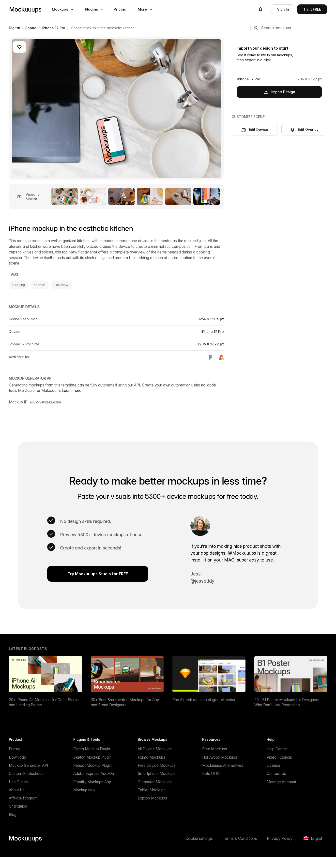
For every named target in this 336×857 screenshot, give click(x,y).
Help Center (277, 749)
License (273, 765)
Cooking (18, 285)
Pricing (120, 9)
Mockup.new (84, 790)
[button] (63, 9)
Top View (61, 285)
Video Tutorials (279, 757)
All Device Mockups (155, 749)
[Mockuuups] (25, 9)
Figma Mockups (151, 757)
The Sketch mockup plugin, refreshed (204, 699)
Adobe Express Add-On (93, 773)
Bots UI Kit (211, 773)
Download (17, 757)
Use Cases (18, 782)
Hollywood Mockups (219, 757)
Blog (12, 814)
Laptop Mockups (152, 798)
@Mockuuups (242, 553)
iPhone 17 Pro (212, 331)
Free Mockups (214, 749)
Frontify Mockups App (92, 782)
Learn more (71, 390)
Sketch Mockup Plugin (92, 757)
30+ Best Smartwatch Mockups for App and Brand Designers (125, 702)
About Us (17, 790)
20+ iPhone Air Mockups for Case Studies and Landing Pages (44, 702)
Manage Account (281, 782)
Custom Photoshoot (26, 773)
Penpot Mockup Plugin (92, 765)
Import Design (283, 92)
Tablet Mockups (152, 790)
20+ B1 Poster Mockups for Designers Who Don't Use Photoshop (286, 702)
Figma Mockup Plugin (91, 749)
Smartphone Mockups (157, 773)
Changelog (18, 806)
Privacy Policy (279, 838)
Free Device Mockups (157, 765)
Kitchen (39, 285)
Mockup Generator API (28, 765)
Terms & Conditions (240, 838)
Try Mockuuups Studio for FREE (98, 573)
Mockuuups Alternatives (222, 765)
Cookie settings (199, 838)
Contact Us (276, 773)
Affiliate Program (23, 798)
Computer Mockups (155, 782)
